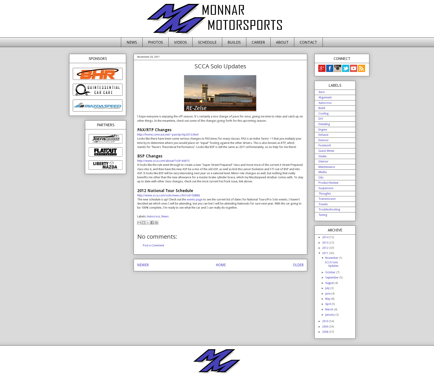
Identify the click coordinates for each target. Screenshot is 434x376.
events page (195, 199)
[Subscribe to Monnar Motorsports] (361, 71)
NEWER (143, 265)
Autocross (153, 216)
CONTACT (308, 42)
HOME (221, 265)
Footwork (324, 145)
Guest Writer (326, 150)
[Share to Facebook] (152, 222)
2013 (325, 242)
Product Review (328, 182)
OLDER (298, 265)
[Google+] (322, 71)
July (327, 288)
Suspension (325, 188)
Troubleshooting (329, 209)
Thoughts (324, 193)
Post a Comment (153, 245)
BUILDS (234, 42)
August (330, 283)
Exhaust (323, 134)
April (328, 304)
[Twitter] (346, 71)
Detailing (324, 124)
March (329, 309)
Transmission (327, 198)
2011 (325, 253)
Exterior (323, 140)
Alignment (325, 97)
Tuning (322, 215)
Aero (321, 92)
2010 (325, 321)
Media (322, 172)
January (330, 314)
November (332, 257)
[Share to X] (148, 222)
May (328, 298)
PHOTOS (155, 42)
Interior (323, 161)
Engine (322, 129)
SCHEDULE (207, 42)
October (330, 272)
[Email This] (139, 222)
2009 (325, 326)
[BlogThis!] (143, 222)
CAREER (258, 42)
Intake (322, 156)
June (328, 293)
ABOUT (282, 42)
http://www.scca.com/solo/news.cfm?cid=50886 (168, 195)
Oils (320, 177)
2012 (325, 248)
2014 (325, 237)
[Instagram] (338, 71)
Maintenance (326, 167)
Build (321, 108)
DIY (320, 118)
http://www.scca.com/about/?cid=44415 (163, 160)
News (165, 216)
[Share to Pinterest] (156, 222)
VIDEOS (180, 42)
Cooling (323, 113)
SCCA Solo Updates (331, 264)
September (332, 277)
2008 (325, 331)
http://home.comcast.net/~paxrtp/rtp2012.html (167, 134)
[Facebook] (330, 71)
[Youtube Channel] (354, 71)
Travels (323, 204)
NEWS (132, 42)
